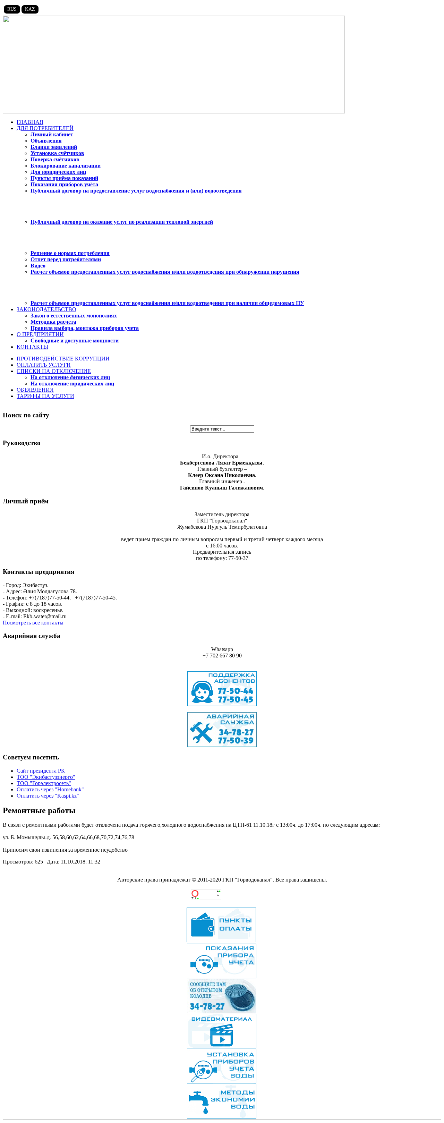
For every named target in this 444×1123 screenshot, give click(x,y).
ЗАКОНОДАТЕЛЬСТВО (46, 309)
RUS (12, 9)
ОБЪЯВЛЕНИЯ (35, 390)
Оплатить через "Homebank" (50, 789)
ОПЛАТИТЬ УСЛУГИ (44, 365)
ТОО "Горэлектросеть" (44, 783)
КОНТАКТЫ (32, 347)
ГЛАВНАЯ (30, 122)
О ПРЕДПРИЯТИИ (40, 334)
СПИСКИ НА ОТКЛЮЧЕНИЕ (54, 371)
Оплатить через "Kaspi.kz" (48, 796)
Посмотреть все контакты (33, 623)
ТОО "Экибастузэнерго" (46, 777)
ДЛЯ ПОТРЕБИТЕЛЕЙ (45, 128)
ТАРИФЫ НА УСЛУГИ (45, 396)
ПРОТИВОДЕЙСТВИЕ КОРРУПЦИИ (63, 358)
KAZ (30, 9)
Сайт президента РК (41, 771)
